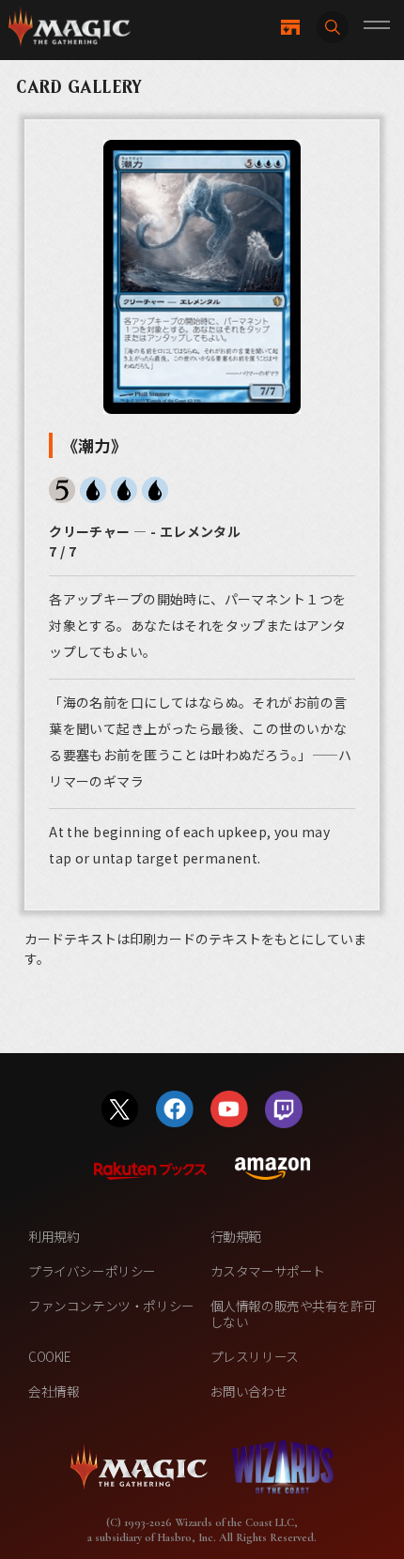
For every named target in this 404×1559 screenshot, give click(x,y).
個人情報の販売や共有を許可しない (293, 1313)
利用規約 (53, 1236)
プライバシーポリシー (92, 1270)
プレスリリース (254, 1356)
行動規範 (235, 1236)
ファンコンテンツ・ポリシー (111, 1305)
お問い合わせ (248, 1391)
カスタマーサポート (267, 1270)
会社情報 (53, 1391)
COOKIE (49, 1356)
